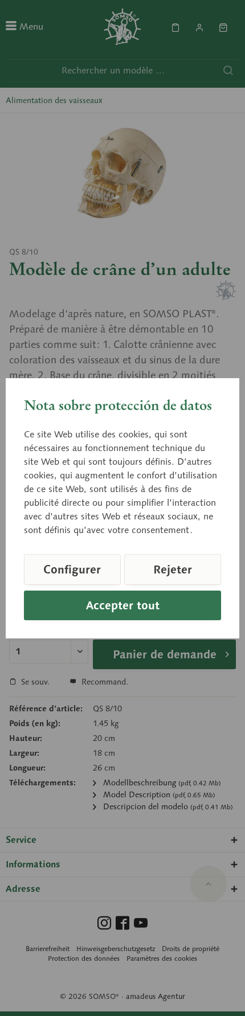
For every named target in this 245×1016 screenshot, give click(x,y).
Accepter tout (123, 605)
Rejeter (172, 569)
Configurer (72, 569)
